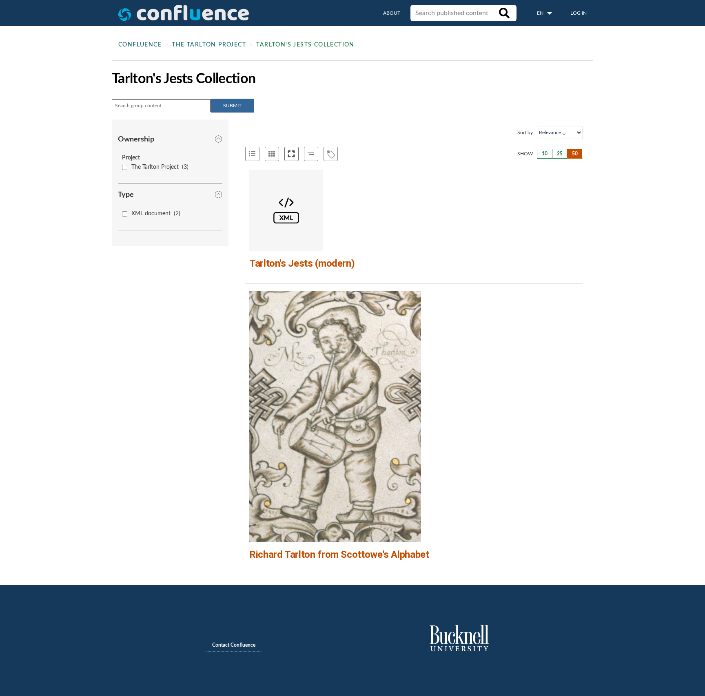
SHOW (525, 153)
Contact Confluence (233, 645)
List (252, 154)
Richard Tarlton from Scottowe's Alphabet (339, 554)
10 (545, 153)
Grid (272, 154)
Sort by (525, 132)
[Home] (183, 13)
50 (575, 153)
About (391, 13)
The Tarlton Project (209, 45)
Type (126, 195)
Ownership (136, 139)
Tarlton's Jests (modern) (302, 263)
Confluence (140, 45)
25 (560, 153)
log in (578, 13)
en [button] (541, 13)
